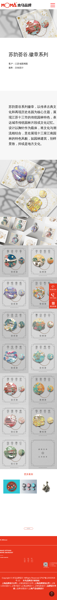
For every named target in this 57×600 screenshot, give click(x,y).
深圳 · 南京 (32, 560)
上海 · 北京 (32, 559)
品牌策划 (28, 559)
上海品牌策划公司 (42, 583)
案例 (28, 558)
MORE (28, 528)
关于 (24, 558)
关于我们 (25, 559)
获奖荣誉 (25, 560)
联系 (31, 558)
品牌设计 (28, 560)
